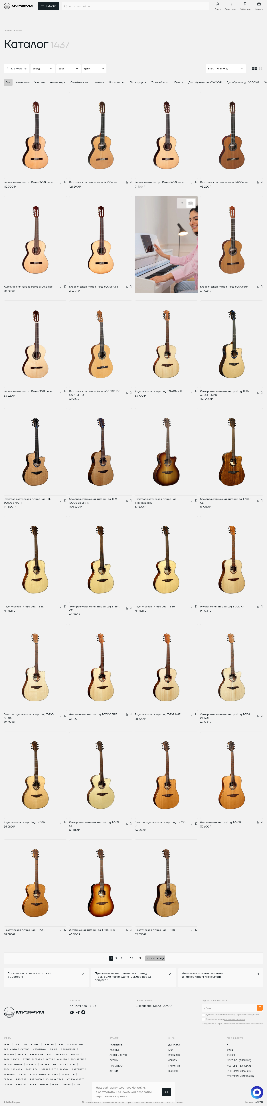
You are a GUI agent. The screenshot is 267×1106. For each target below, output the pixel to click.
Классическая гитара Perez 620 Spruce (93, 286)
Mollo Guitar (54, 1079)
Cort (77, 1084)
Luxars (8, 1084)
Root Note (59, 1064)
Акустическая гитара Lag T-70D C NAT (93, 714)
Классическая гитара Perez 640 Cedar (224, 182)
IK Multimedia (13, 1064)
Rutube (231, 1055)
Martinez (78, 1069)
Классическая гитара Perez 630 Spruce (28, 286)
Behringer (36, 1054)
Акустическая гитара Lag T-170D (220, 822)
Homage (44, 1084)
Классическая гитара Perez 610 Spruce (28, 391)
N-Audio (62, 1059)
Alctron (31, 1064)
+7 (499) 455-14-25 (83, 1006)
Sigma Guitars (32, 1059)
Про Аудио (116, 1065)
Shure (53, 1049)
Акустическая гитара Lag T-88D (24, 606)
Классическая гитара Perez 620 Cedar (224, 286)
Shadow (64, 1069)
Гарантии (174, 1065)
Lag (17, 1044)
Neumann (9, 1054)
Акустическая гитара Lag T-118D (155, 930)
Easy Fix (31, 1069)
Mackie (22, 1054)
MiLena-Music (75, 1079)
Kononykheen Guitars (44, 1074)
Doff (55, 1084)
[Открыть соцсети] (257, 1092)
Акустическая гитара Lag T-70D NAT (223, 606)
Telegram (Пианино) (240, 1071)
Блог (171, 1049)
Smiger (44, 1064)
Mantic (75, 1054)
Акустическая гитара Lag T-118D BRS (92, 930)
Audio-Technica (57, 1054)
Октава (25, 1049)
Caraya (66, 1084)
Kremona (21, 1084)
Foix (6, 1069)
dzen (230, 1049)
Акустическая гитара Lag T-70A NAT (157, 714)
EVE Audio (10, 1049)
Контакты (174, 1055)
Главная (8, 30)
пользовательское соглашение (247, 1023)
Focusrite (77, 1059)
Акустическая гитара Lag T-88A (155, 606)
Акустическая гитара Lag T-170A (24, 930)
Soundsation (75, 1044)
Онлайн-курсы (118, 1055)
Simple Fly (48, 1069)
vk (228, 1044)
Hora (33, 1084)
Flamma (17, 1069)
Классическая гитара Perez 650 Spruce (28, 182)
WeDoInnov (39, 1049)
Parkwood (36, 1079)
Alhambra (9, 1074)
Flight (35, 1044)
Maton (49, 1059)
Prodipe (21, 1079)
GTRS (73, 1064)
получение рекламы (234, 1019)
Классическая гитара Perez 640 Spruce (159, 182)
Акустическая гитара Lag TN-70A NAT (159, 391)
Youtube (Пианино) (239, 1060)
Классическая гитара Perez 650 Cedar (93, 182)
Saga (6, 1059)
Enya (16, 1059)
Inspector (68, 1074)
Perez (7, 1044)
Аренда (114, 1071)
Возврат (173, 1071)
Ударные (115, 1049)
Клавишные (116, 1044)
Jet (25, 1044)
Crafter (49, 1044)
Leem (60, 1044)
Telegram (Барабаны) (240, 1076)
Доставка (174, 1044)
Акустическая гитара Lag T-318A (24, 822)
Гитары (114, 1060)
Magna (22, 1074)
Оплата (172, 1060)
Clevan (8, 1079)
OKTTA (259, 1102)
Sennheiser (68, 1049)
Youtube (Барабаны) (240, 1065)
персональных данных (247, 1014)
